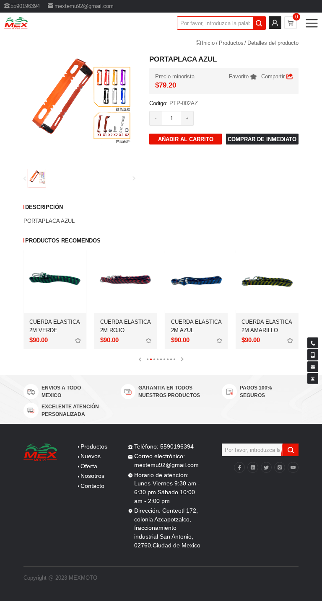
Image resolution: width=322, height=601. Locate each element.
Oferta (88, 466)
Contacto (92, 486)
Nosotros (92, 476)
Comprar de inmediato (262, 139)
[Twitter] (266, 467)
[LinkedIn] (252, 467)
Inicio (208, 43)
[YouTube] (293, 467)
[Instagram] (279, 467)
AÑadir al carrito (185, 139)
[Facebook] (239, 467)
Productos (231, 43)
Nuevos (90, 456)
